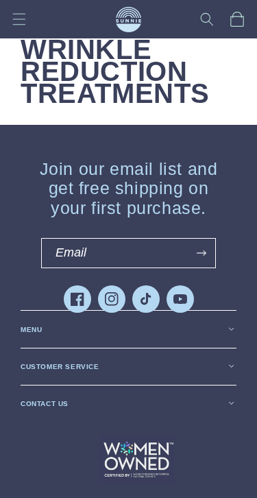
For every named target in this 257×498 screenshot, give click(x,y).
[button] (19, 19)
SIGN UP (201, 253)
